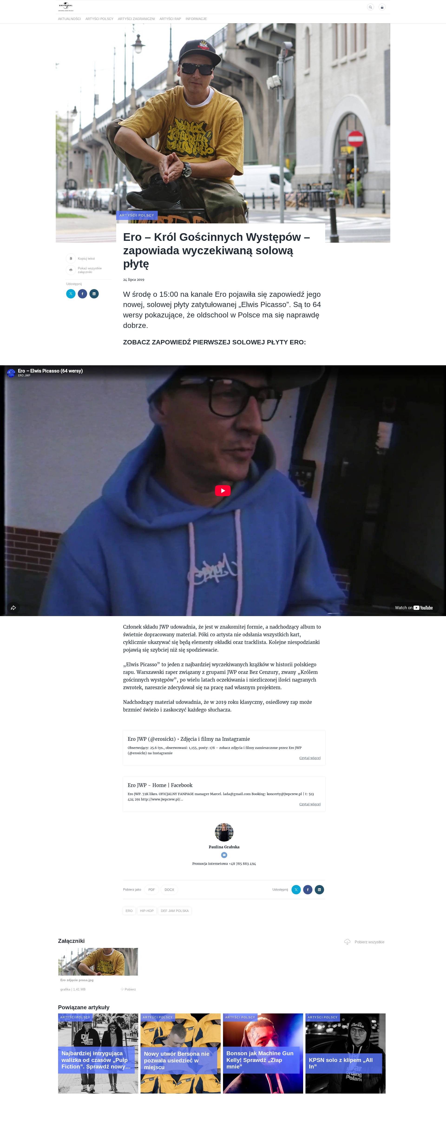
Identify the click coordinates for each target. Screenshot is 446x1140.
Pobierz (130, 989)
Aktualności (69, 19)
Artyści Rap (170, 19)
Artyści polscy (99, 19)
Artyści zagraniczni (136, 19)
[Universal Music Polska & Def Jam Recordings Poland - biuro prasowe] (66, 11)
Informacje (196, 19)
